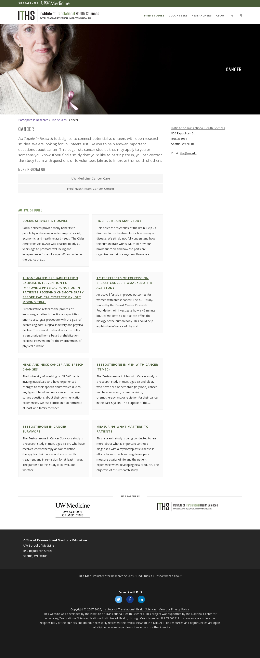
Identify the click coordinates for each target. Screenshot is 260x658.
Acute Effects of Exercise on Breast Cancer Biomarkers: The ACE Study (124, 283)
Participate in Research (33, 120)
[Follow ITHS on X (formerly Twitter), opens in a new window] (119, 599)
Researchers (163, 576)
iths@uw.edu (188, 153)
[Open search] (232, 16)
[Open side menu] (240, 15)
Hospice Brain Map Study (118, 221)
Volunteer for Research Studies (113, 576)
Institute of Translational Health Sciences (198, 128)
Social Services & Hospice (45, 221)
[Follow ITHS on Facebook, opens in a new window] (130, 599)
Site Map (85, 576)
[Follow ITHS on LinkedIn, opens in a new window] (141, 599)
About (178, 576)
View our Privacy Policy (174, 609)
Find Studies (59, 120)
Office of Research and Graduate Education (55, 540)
